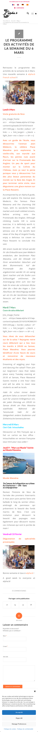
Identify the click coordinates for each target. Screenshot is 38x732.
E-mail (5, 646)
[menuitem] (19, 1)
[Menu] (32, 13)
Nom (5, 636)
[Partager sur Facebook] (7, 605)
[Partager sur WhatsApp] (23, 605)
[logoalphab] (16, 13)
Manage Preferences (19, 724)
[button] (35, 691)
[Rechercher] (27, 13)
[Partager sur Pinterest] (31, 605)
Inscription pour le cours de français (20, 1)
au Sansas (29, 346)
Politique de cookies (10, 729)
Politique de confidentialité (25, 729)
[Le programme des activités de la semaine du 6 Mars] (19, 34)
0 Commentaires (19, 591)
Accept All (19, 712)
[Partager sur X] (15, 605)
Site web (5, 656)
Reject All (19, 718)
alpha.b (30, 573)
